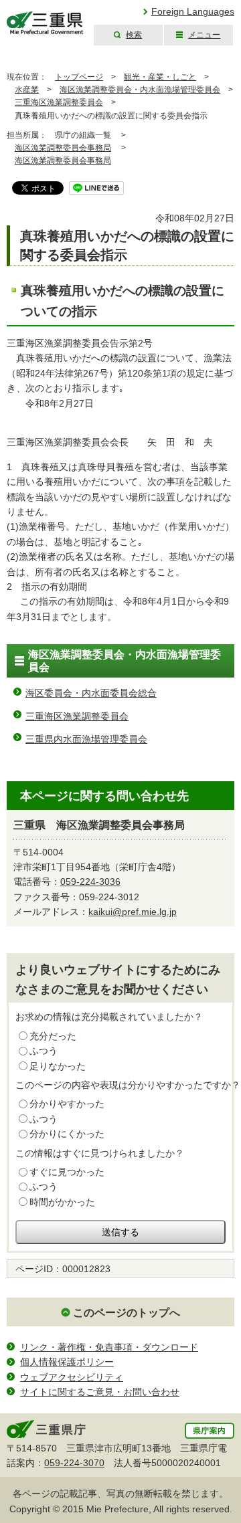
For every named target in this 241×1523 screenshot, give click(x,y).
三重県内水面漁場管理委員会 (86, 739)
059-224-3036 (90, 881)
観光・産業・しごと (160, 77)
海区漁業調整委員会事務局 (63, 148)
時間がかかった (62, 1202)
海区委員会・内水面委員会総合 (91, 693)
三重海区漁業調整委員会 (59, 102)
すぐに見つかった (66, 1171)
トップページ (79, 77)
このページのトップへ (126, 1312)
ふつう (43, 1050)
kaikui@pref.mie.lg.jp (132, 911)
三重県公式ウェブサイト (45, 23)
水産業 (27, 89)
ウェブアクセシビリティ (71, 1377)
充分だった (52, 1036)
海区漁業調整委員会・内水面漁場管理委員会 (140, 89)
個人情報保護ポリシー (67, 1361)
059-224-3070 (74, 1462)
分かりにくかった (66, 1133)
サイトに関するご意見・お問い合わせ (99, 1392)
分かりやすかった (66, 1103)
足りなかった (57, 1066)
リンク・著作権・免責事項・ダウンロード (109, 1347)
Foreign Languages (192, 11)
